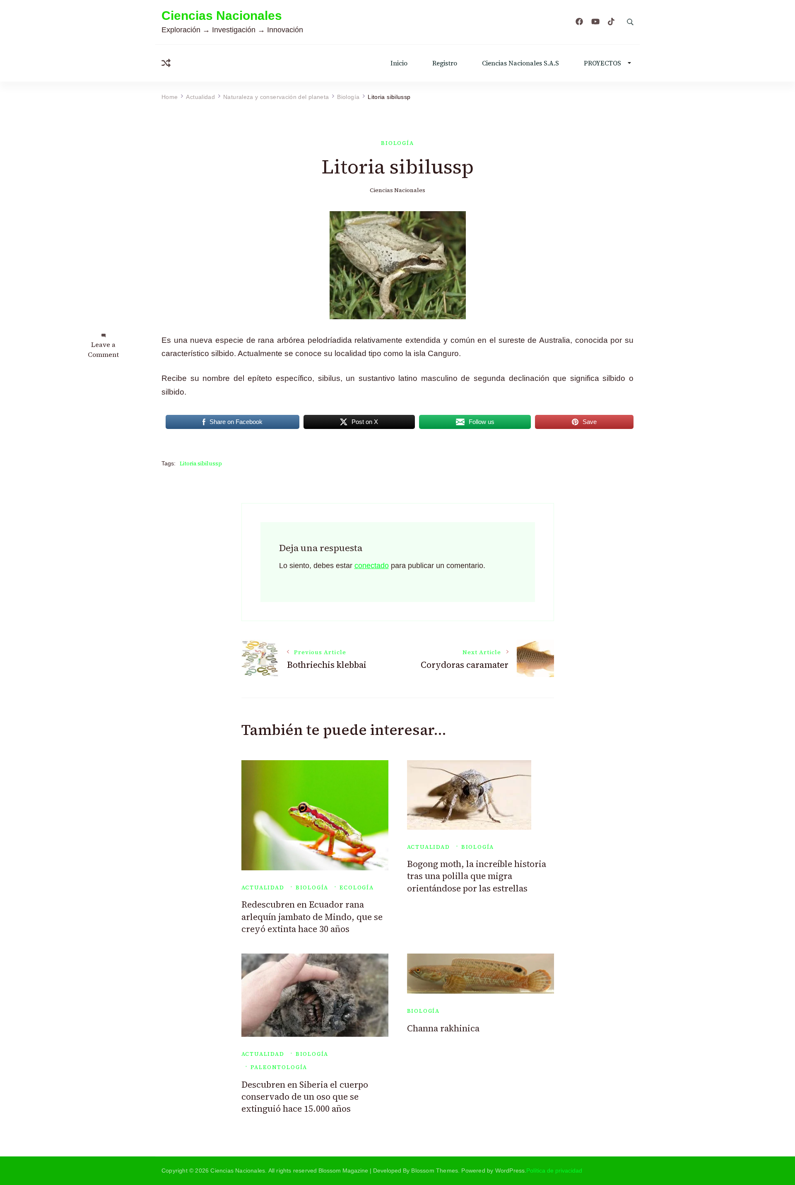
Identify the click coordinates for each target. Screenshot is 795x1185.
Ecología (357, 887)
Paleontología (279, 1067)
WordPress (510, 1170)
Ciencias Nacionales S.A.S (520, 63)
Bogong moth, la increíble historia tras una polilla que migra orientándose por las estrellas (476, 876)
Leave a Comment (103, 349)
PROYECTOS (602, 63)
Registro (444, 63)
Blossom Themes (434, 1170)
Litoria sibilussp (201, 463)
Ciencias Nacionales (221, 15)
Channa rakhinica (443, 1028)
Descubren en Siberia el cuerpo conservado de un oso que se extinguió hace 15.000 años (304, 1097)
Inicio (398, 63)
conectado (371, 565)
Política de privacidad (554, 1170)
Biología (397, 143)
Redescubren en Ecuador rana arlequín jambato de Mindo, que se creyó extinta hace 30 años (312, 916)
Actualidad (262, 887)
